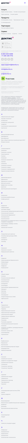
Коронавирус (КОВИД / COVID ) (9, 223)
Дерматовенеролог (6, 177)
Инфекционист (5, 199)
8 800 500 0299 (7, 54)
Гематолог (4, 150)
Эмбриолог (4, 430)
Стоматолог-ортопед (6, 366)
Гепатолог (4, 158)
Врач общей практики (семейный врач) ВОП (13, 140)
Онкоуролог (4, 283)
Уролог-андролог (5, 394)
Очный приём (14, 14)
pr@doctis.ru (6, 74)
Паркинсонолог (5, 307)
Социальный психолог (7, 362)
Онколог (3, 276)
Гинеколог (4, 163)
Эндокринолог (5, 431)
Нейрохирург (4, 262)
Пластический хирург (7, 314)
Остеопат (3, 293)
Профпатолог (4, 318)
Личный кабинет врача (7, 28)
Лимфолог (4, 237)
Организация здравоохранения (9, 287)
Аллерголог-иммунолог (7, 122)
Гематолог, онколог (6, 152)
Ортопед (3, 291)
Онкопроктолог (5, 280)
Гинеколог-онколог (6, 165)
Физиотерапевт (5, 401)
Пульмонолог (4, 334)
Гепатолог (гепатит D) (7, 159)
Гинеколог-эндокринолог (8, 169)
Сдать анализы (5, 14)
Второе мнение (5, 142)
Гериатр (3, 161)
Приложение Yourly (19, 20)
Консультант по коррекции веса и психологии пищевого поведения (13, 221)
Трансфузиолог (5, 382)
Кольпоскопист (5, 218)
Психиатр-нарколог (6, 322)
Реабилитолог (5, 341)
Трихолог (3, 384)
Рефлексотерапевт (6, 350)
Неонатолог (4, 264)
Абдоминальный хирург (7, 116)
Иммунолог (4, 195)
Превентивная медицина (8, 316)
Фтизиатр (3, 406)
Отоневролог (4, 294)
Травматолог (4, 378)
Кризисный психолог (7, 227)
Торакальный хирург (6, 376)
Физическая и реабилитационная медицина (13, 402)
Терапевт (3, 374)
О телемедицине (5, 22)
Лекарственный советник (8, 234)
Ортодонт (3, 289)
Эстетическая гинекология (8, 437)
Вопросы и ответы (6, 33)
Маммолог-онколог (6, 250)
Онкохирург (4, 285)
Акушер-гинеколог (6, 118)
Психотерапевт (5, 332)
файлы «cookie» (12, 97)
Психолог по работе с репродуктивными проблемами (12, 328)
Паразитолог (4, 305)
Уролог (3, 392)
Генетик (3, 156)
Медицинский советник (7, 251)
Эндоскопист (4, 433)
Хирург (3, 416)
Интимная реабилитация (8, 197)
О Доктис (14, 33)
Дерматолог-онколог (6, 181)
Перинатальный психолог (8, 310)
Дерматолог (4, 179)
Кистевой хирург (5, 209)
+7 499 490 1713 (7, 56)
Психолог (3, 325)
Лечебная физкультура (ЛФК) (9, 236)
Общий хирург (5, 274)
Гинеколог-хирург (6, 167)
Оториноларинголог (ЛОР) (8, 296)
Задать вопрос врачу (6, 11)
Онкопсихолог (5, 281)
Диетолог (3, 187)
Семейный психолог (6, 358)
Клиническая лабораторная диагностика (12, 211)
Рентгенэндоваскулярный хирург (10, 346)
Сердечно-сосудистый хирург (9, 360)
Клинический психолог (7, 213)
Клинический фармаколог (8, 215)
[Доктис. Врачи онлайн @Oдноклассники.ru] (8, 59)
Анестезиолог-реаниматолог (9, 126)
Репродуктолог (5, 348)
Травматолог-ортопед (7, 380)
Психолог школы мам (7, 330)
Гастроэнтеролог (5, 148)
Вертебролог (4, 136)
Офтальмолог (4, 298)
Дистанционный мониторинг (9, 188)
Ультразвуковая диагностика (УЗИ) (10, 390)
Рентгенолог (4, 344)
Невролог (3, 258)
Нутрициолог (4, 267)
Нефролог (4, 265)
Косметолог (4, 225)
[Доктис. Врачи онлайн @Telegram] (5, 59)
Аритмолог (4, 128)
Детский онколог (5, 183)
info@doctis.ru (6, 69)
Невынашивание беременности (9, 260)
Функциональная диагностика (9, 408)
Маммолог (4, 248)
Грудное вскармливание (7, 171)
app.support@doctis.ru (10, 65)
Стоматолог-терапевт (7, 368)
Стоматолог (4, 364)
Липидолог (4, 239)
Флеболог (4, 404)
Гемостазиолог (5, 154)
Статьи (20, 33)
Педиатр (3, 309)
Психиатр (3, 320)
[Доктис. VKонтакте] (12, 59)
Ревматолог (4, 343)
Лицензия (4, 86)
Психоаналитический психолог (9, 323)
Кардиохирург (5, 207)
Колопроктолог (5, 217)
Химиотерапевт (5, 415)
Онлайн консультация (19, 11)
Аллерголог (4, 120)
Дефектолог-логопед (6, 185)
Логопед (3, 241)
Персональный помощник (8, 312)
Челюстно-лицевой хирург (8, 423)
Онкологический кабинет (8, 278)
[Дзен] (2, 59)
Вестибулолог (5, 138)
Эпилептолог (4, 435)
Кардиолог (4, 205)
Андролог (4, 124)
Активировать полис (6, 20)
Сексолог (3, 357)
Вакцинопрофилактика (7, 134)
